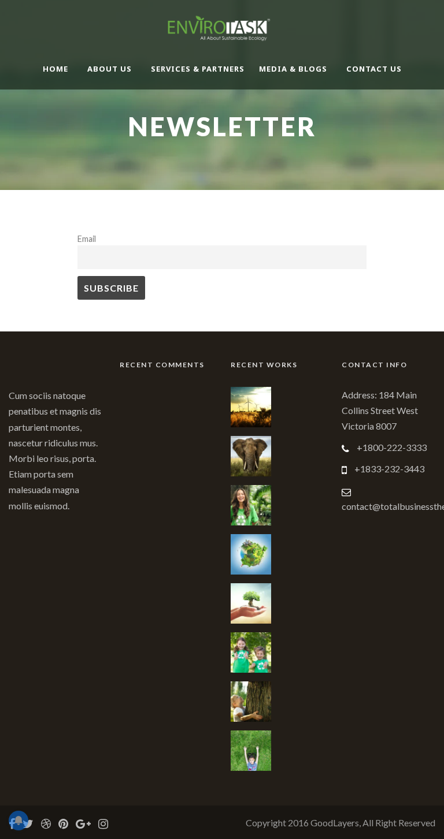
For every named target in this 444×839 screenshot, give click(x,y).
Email (86, 239)
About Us (109, 69)
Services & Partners (198, 69)
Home (55, 69)
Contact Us (374, 69)
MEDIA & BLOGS (293, 69)
